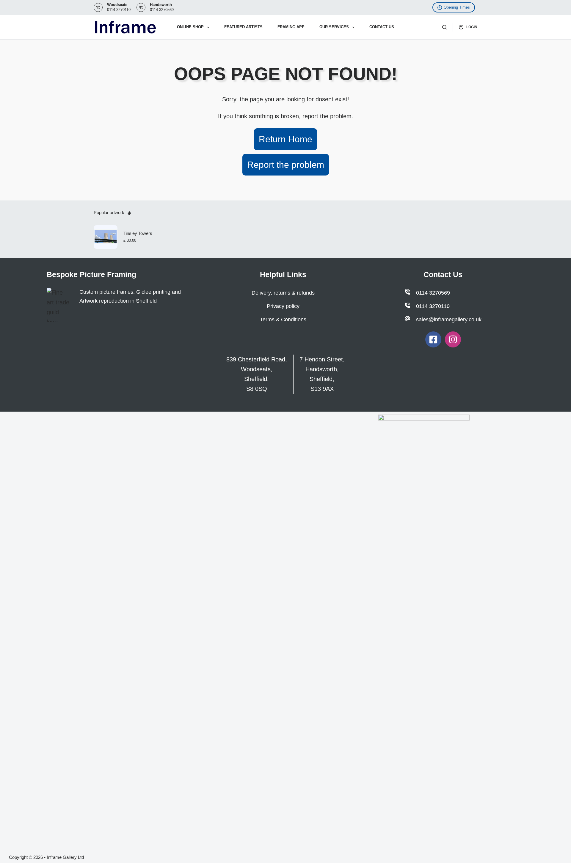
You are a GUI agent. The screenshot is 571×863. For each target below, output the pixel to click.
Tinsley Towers (137, 233)
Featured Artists (243, 27)
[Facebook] (433, 339)
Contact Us (381, 27)
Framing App (291, 27)
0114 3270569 (162, 9)
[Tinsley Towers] (105, 237)
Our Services (334, 27)
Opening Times (457, 7)
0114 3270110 (119, 9)
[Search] (444, 27)
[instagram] (453, 339)
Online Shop (190, 27)
